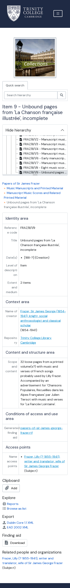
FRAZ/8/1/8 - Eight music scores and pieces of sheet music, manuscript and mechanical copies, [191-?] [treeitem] (45, 168)
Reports (12, 504)
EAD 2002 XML (17, 527)
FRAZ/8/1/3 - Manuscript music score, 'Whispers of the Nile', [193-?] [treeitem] (45, 144)
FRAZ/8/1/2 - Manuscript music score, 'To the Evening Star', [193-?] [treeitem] (45, 139)
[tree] (35, 155)
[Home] (27, 13)
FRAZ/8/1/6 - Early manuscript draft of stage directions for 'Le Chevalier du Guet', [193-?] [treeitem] (45, 158)
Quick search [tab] (15, 85)
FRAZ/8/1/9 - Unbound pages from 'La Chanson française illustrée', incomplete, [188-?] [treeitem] (45, 172)
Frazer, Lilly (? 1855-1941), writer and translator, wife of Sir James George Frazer (44, 461)
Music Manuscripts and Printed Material (35, 188)
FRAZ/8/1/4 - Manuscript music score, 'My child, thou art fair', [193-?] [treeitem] (45, 149)
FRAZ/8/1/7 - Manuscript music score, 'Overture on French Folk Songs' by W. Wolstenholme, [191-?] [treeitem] (45, 163)
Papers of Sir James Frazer (21, 183)
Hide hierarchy (18, 130)
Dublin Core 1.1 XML (20, 523)
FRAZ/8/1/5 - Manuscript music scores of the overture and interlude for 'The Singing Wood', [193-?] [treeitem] (45, 153)
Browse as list (16, 508)
